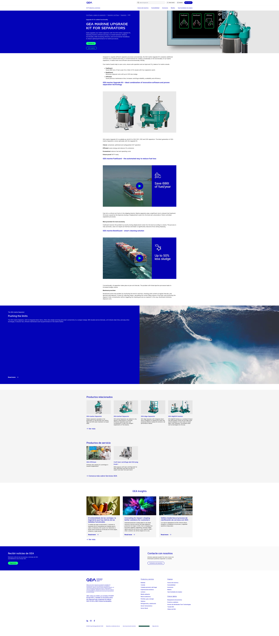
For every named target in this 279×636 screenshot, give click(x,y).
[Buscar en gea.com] (138, 2)
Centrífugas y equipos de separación (96, 15)
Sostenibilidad (171, 585)
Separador (123, 15)
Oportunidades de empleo (174, 592)
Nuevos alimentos (146, 596)
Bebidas (143, 582)
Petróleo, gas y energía (147, 599)
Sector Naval (144, 608)
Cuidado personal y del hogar (149, 587)
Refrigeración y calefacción (148, 603)
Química (143, 601)
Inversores (170, 587)
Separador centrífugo (113, 15)
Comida (143, 585)
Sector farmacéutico (146, 606)
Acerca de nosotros (172, 582)
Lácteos (143, 592)
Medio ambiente (145, 594)
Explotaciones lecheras (147, 589)
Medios (169, 589)
